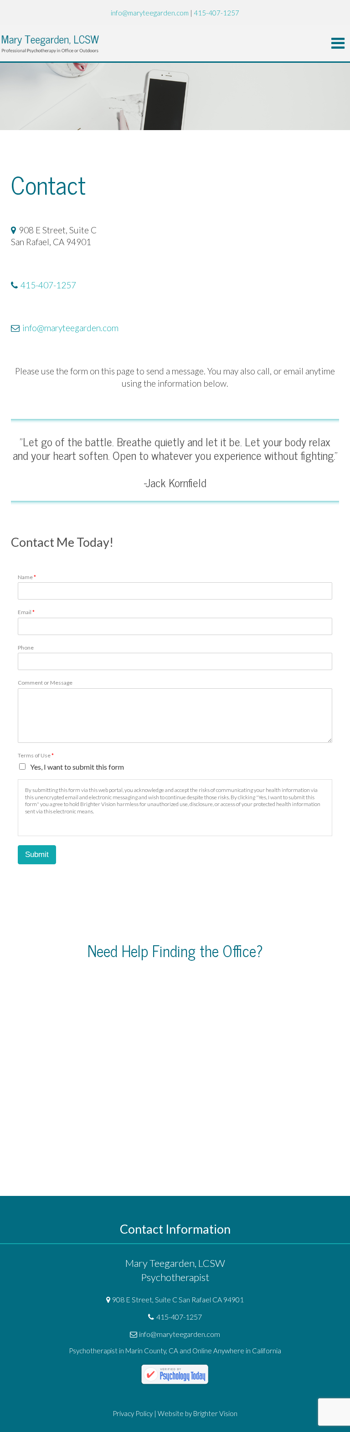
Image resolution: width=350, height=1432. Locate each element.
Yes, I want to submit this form (77, 766)
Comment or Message (45, 682)
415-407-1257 (48, 285)
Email (26, 612)
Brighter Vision (215, 1413)
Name (27, 577)
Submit (37, 854)
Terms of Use (36, 755)
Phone (26, 647)
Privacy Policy (133, 1413)
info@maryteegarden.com (70, 328)
